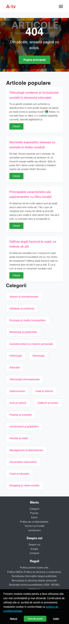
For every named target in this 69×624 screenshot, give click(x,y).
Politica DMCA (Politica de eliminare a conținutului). (34, 571)
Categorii (34, 508)
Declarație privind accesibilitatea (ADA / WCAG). (34, 584)
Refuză (13, 618)
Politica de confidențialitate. (34, 521)
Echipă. (34, 548)
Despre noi (34, 544)
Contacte (34, 553)
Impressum (34, 589)
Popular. (34, 513)
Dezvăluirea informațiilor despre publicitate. (34, 576)
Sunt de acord (35, 618)
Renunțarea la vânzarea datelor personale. (34, 580)
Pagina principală (34, 60)
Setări (56, 618)
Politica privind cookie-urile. (34, 567)
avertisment (34, 530)
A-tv (11, 6)
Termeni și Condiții (34, 525)
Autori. (34, 517)
